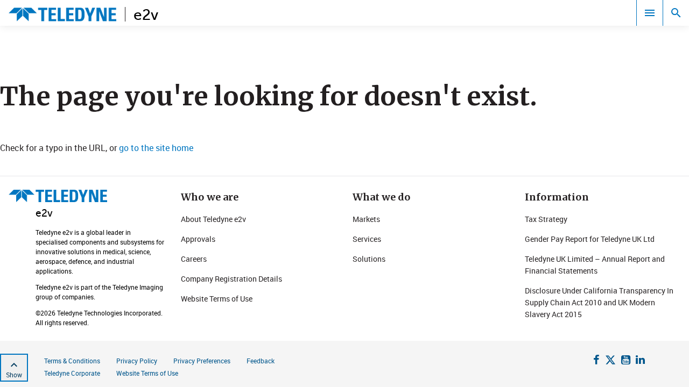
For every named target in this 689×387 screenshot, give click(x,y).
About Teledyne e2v (213, 219)
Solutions (369, 259)
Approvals (198, 239)
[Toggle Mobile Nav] (649, 13)
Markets (366, 219)
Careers (194, 259)
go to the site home (156, 148)
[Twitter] (610, 361)
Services (367, 239)
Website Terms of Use (216, 298)
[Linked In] (640, 361)
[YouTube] (625, 361)
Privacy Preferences (201, 360)
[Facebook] (596, 361)
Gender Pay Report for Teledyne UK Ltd (590, 239)
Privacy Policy (136, 360)
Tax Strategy (546, 219)
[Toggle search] (676, 13)
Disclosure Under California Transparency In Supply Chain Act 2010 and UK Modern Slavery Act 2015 (599, 302)
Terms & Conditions (72, 360)
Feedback (261, 360)
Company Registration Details (231, 279)
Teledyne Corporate (72, 373)
